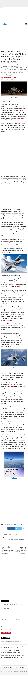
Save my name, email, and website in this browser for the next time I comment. (14, 629)
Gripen (15, 524)
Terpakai (20, 524)
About (5, 667)
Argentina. (8, 320)
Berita (2, 77)
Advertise (15, 667)
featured (6, 524)
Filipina (21, 110)
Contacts (10, 667)
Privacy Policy (21, 667)
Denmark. (17, 286)
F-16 (7, 241)
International (12, 77)
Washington (21, 118)
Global (6, 77)
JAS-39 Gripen (15, 384)
